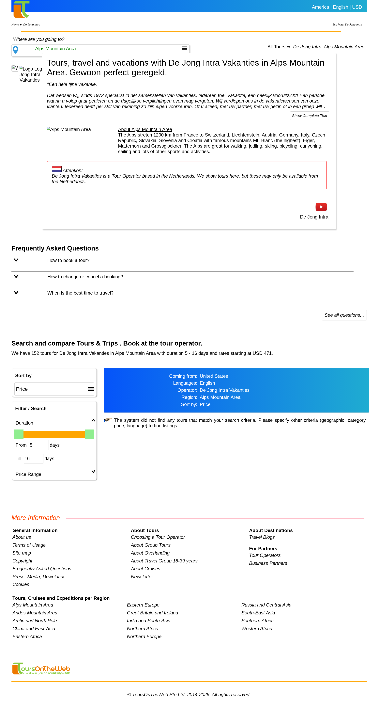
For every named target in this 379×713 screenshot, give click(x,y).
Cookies (20, 584)
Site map (21, 553)
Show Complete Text (309, 116)
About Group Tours (151, 545)
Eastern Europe (143, 605)
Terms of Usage (29, 545)
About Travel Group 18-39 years (164, 560)
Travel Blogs (262, 537)
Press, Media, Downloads (39, 576)
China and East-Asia (33, 628)
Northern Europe (144, 636)
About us (21, 537)
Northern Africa (142, 628)
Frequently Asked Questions (41, 568)
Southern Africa (257, 620)
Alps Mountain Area (344, 46)
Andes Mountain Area (34, 612)
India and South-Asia (148, 620)
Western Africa (256, 628)
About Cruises (145, 568)
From (21, 445)
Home (15, 24)
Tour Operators (265, 555)
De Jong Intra (31, 24)
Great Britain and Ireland (152, 612)
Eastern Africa (27, 636)
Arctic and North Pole (34, 620)
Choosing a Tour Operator (158, 537)
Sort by (23, 375)
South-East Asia (258, 612)
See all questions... (344, 315)
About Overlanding (150, 553)
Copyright (22, 560)
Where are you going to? (38, 39)
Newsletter (142, 576)
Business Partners (268, 563)
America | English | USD (337, 7)
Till (18, 458)
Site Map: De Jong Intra (347, 24)
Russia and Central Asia (266, 605)
